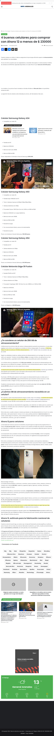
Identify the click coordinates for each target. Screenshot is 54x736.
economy (32, 557)
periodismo (24, 569)
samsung (7, 572)
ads (16, 551)
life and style (17, 563)
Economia (23, 557)
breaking (47, 551)
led (41, 560)
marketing (38, 563)
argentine (32, 551)
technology (31, 572)
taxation (22, 572)
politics (32, 569)
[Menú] (1, 7)
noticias (15, 569)
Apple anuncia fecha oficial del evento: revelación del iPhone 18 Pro (45, 130)
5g (10, 551)
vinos (48, 572)
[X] (6, 49)
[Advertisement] (27, 18)
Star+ (14, 572)
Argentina (23, 551)
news (36, 566)
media (46, 563)
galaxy (16, 560)
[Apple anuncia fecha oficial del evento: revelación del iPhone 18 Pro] (33, 130)
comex (44, 554)
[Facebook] (2, 49)
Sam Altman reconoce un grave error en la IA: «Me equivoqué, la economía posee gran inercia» (27, 614)
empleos (41, 557)
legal (47, 560)
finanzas (8, 560)
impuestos (24, 560)
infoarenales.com (29, 731)
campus (29, 554)
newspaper (44, 566)
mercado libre (10, 566)
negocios (28, 566)
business (21, 554)
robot (48, 569)
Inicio (3, 31)
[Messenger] (9, 49)
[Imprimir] (16, 49)
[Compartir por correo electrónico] (12, 49)
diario (15, 557)
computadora (7, 557)
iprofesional (34, 560)
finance (49, 557)
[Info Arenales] (27, 6)
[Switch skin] (52, 7)
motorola (20, 566)
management (28, 563)
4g (5, 551)
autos (39, 551)
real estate (41, 569)
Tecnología (7, 31)
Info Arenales (5, 45)
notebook (6, 569)
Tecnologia (40, 572)
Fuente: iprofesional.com (7, 540)
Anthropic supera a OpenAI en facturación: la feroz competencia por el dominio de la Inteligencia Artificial (45, 614)
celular (37, 554)
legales (8, 563)
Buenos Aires (11, 554)
